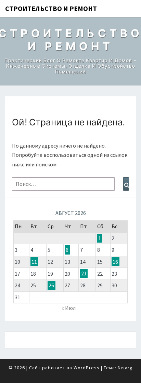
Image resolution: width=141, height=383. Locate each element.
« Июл (69, 307)
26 (51, 285)
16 (115, 261)
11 (34, 261)
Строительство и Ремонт (51, 8)
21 (84, 273)
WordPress (87, 368)
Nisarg (125, 368)
